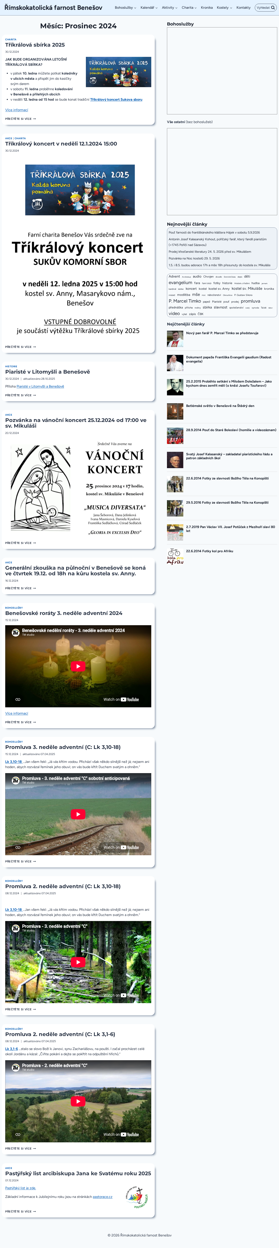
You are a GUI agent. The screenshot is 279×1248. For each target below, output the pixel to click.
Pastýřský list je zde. (20, 1188)
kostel (203, 288)
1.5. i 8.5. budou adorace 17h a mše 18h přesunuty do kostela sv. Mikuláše (219, 265)
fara (197, 283)
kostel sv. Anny (219, 289)
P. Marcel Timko (185, 301)
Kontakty (243, 7)
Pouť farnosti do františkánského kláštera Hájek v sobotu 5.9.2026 (214, 232)
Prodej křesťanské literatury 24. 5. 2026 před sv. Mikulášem (210, 252)
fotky (216, 283)
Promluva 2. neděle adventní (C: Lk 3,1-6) (60, 1034)
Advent (174, 276)
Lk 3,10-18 (14, 762)
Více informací (16, 110)
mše (196, 294)
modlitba (183, 295)
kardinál (172, 289)
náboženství (214, 294)
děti (247, 276)
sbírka (207, 307)
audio (197, 276)
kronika (269, 288)
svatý (247, 308)
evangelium (180, 282)
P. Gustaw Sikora (243, 295)
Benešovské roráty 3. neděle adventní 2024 (63, 613)
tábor (270, 308)
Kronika (207, 7)
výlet (184, 314)
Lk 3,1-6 (11, 1049)
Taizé (263, 307)
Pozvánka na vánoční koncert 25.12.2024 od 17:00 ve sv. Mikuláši (75, 423)
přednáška (176, 307)
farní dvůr (206, 283)
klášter (181, 289)
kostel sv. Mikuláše (247, 288)
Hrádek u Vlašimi (242, 283)
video (174, 313)
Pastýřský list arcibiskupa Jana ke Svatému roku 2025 (78, 1173)
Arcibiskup (186, 277)
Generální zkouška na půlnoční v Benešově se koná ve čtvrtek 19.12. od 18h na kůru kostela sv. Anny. (75, 571)
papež (206, 301)
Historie (11, 366)
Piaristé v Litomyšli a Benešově (47, 372)
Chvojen (208, 276)
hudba (256, 283)
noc (204, 295)
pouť (226, 301)
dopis (240, 277)
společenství (236, 307)
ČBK (200, 314)
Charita (11, 39)
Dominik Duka (230, 277)
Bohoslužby (14, 607)
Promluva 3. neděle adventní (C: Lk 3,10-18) (63, 747)
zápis (192, 314)
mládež (172, 295)
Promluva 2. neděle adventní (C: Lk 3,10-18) (63, 886)
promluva (250, 301)
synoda (255, 307)
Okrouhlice (227, 295)
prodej (235, 301)
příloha (189, 307)
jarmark (264, 283)
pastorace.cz (102, 1197)
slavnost (220, 307)
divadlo (219, 277)
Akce (8, 138)
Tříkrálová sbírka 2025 (35, 45)
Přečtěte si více (20, 118)
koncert (191, 289)
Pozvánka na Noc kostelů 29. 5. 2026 (194, 258)
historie (227, 283)
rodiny (198, 307)
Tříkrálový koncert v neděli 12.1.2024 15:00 (61, 144)
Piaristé (216, 301)
